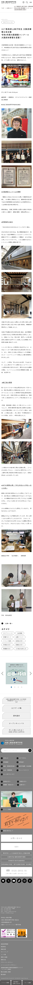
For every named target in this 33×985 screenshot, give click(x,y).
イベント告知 (7, 641)
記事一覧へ (9, 623)
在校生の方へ (20, 641)
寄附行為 (3, 959)
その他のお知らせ (21, 648)
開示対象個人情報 (6, 972)
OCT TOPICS (22, 758)
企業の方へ (22, 784)
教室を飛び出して (8, 830)
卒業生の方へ (7, 645)
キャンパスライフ (24, 770)
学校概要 (5, 762)
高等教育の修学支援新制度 (16, 860)
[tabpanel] (16, 673)
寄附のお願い (4, 957)
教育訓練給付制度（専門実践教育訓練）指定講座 (16, 864)
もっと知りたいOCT (8, 774)
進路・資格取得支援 (8, 766)
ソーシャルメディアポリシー (9, 965)
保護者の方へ (7, 648)
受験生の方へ (20, 645)
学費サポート (7, 637)
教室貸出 (3, 946)
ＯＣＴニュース (8, 633)
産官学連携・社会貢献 (25, 766)
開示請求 (3, 974)
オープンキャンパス (16, 723)
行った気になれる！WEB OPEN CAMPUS (16, 731)
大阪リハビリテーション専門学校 (11, 924)
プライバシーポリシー (7, 962)
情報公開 (3, 949)
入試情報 (19, 633)
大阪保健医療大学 (6, 922)
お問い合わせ (16, 838)
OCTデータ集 (16, 708)
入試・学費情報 (7, 770)
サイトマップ (4, 952)
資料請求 (16, 716)
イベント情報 (5, 982)
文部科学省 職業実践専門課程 (16, 857)
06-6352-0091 (7, 908)
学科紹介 (21, 762)
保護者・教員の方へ (8, 784)
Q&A (17, 846)
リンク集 (3, 954)
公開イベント (20, 637)
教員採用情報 (4, 944)
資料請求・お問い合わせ (16, 982)
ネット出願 (28, 982)
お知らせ (5, 758)
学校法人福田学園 (6, 917)
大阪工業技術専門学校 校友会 (10, 920)
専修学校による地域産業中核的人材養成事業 (16, 853)
